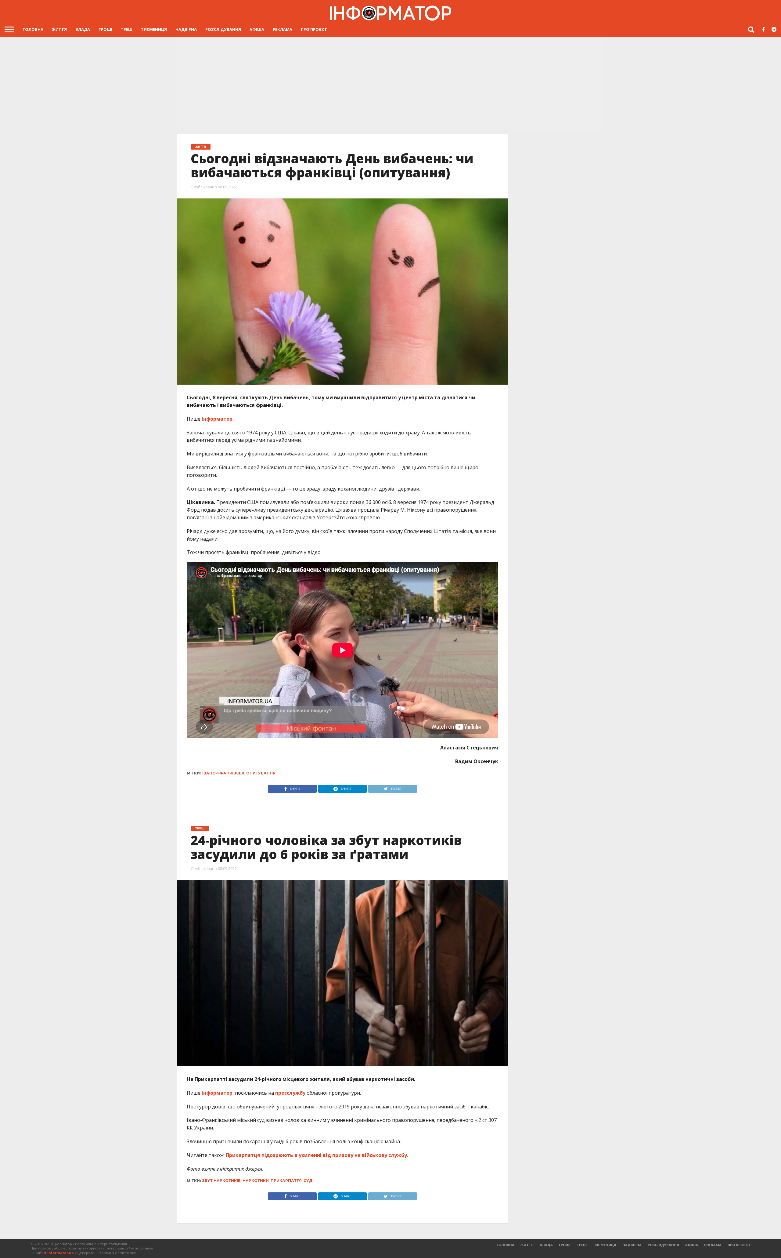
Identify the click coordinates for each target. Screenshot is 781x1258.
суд (308, 1180)
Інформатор (217, 1092)
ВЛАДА (82, 29)
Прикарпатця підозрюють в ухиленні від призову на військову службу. (317, 1155)
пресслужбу (290, 1092)
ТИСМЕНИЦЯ (154, 29)
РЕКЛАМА (282, 29)
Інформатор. (218, 418)
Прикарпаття (286, 1180)
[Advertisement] (390, 82)
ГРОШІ (105, 29)
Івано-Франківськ (223, 773)
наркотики (256, 1180)
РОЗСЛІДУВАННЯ (223, 29)
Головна (33, 29)
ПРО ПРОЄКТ (314, 29)
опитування (260, 773)
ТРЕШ (126, 29)
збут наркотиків (221, 1180)
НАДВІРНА (186, 29)
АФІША (257, 29)
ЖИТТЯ (59, 29)
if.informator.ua (59, 1252)
